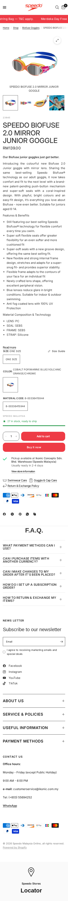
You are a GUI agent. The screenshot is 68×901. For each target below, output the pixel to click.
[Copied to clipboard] (35, 514)
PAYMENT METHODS (23, 741)
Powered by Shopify (15, 847)
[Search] (57, 7)
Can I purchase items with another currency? (26, 560)
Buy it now (34, 447)
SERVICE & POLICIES (23, 714)
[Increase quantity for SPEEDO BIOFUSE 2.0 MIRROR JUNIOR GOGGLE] (16, 436)
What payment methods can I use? (29, 546)
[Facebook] (5, 514)
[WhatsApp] (28, 514)
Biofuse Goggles (30, 27)
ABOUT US (13, 701)
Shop (16, 27)
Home (6, 27)
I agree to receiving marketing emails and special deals (32, 651)
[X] (13, 514)
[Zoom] (57, 40)
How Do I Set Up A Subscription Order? (30, 586)
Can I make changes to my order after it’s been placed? (29, 573)
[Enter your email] (61, 641)
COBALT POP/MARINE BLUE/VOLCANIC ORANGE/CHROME (10, 384)
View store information (23, 471)
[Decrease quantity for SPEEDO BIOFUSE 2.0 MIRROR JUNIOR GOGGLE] (6, 436)
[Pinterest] (21, 514)
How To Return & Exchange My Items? (29, 599)
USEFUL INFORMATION (25, 727)
